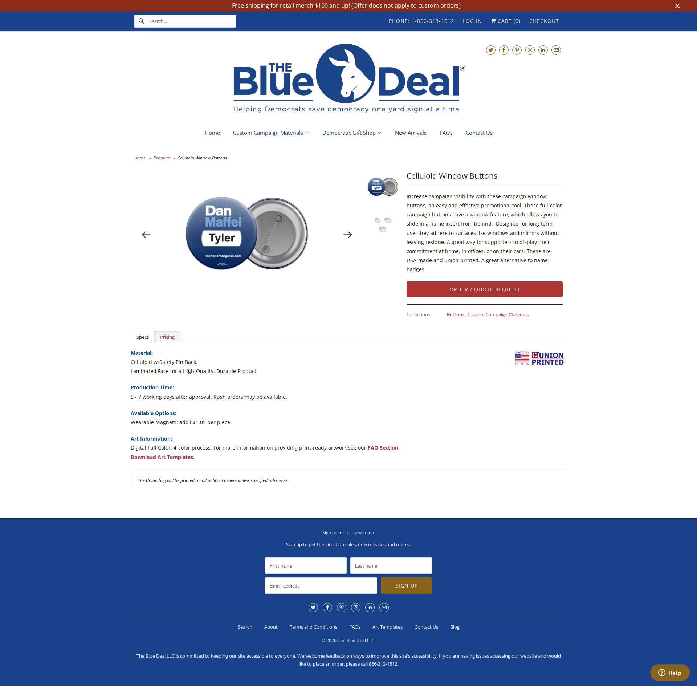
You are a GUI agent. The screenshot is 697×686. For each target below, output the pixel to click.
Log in (472, 20)
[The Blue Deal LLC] (348, 79)
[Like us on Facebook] (504, 50)
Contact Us (426, 627)
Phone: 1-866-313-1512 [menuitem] (421, 20)
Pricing (167, 337)
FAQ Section (383, 447)
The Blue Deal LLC (356, 640)
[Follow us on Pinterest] (517, 50)
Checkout (544, 20)
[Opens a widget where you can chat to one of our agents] (670, 673)
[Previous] (146, 235)
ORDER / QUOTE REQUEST (484, 289)
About (271, 627)
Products (163, 158)
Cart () (508, 20)
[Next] (348, 235)
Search (245, 627)
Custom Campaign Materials (498, 314)
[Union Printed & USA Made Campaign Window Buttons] (247, 234)
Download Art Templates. (163, 457)
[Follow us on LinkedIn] (543, 50)
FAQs (354, 627)
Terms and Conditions (313, 627)
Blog (455, 627)
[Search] (141, 21)
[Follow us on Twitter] (491, 50)
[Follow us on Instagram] (530, 50)
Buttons (456, 314)
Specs (142, 337)
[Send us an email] (556, 50)
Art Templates (387, 627)
